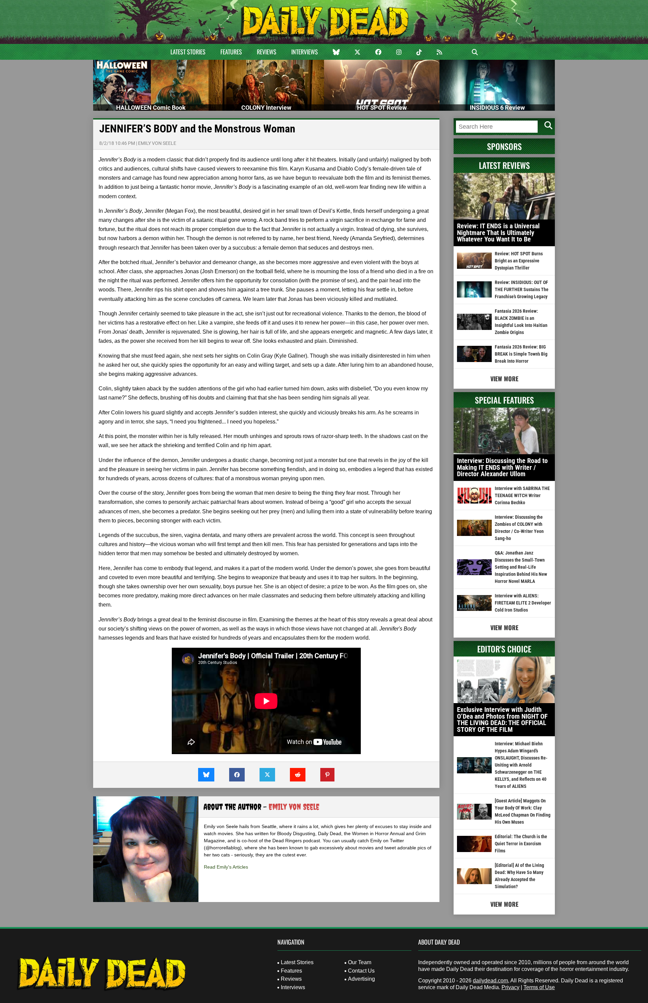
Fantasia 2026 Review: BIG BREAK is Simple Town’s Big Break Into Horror (521, 354)
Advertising (361, 979)
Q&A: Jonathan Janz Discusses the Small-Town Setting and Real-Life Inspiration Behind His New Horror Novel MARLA (521, 567)
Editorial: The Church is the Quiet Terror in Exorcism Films (521, 843)
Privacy (510, 987)
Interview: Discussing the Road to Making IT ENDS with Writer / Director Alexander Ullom (502, 467)
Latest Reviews (504, 165)
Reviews (266, 51)
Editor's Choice (504, 649)
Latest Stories (188, 51)
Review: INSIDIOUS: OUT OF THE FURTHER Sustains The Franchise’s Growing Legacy (521, 289)
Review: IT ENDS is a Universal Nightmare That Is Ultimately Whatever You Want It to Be (498, 232)
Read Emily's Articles (226, 867)
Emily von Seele (157, 143)
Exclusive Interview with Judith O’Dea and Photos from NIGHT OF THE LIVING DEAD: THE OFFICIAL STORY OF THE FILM (502, 719)
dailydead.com (490, 980)
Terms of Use (539, 987)
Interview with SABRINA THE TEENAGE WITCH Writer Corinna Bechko (522, 495)
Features (231, 51)
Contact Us (361, 971)
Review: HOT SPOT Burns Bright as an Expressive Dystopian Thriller (519, 261)
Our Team (359, 962)
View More (504, 378)
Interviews (304, 51)
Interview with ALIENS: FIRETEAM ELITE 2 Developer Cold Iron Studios (523, 603)
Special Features (504, 400)
